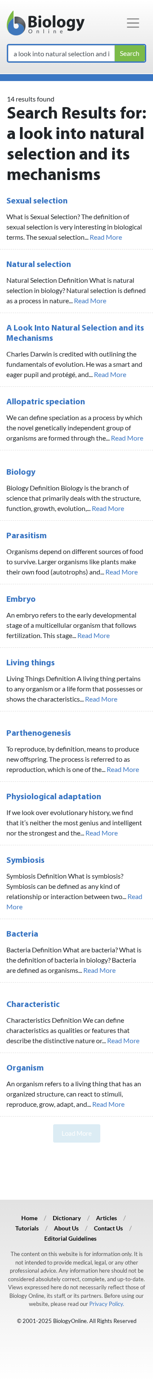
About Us (66, 1228)
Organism (25, 1068)
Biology (20, 472)
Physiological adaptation (53, 797)
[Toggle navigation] (133, 23)
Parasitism (26, 536)
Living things (30, 663)
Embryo (21, 599)
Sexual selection (37, 201)
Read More (106, 237)
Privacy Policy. (106, 1303)
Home (29, 1217)
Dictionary (67, 1217)
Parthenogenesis (38, 733)
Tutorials (27, 1228)
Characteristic (33, 1005)
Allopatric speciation (45, 402)
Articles (106, 1217)
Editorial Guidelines (70, 1238)
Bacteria (22, 934)
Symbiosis (25, 860)
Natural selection (38, 265)
